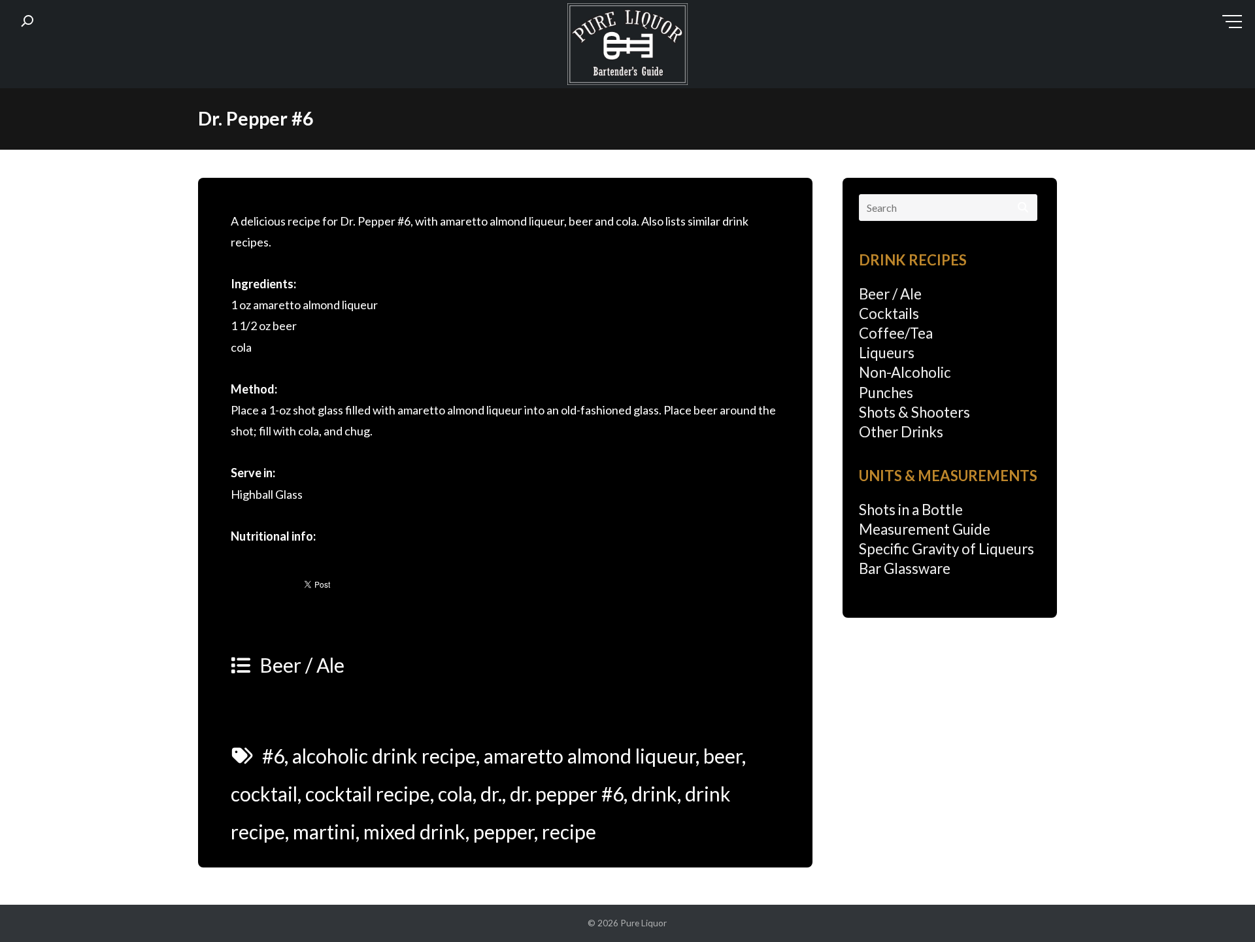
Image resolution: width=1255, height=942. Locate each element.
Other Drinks (901, 432)
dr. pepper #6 (567, 793)
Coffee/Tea (896, 333)
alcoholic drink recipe (384, 755)
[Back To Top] (1218, 907)
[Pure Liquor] (627, 47)
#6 (273, 755)
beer (722, 755)
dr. (491, 793)
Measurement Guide (924, 529)
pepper (503, 831)
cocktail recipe (367, 793)
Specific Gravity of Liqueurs (946, 549)
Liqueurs (886, 353)
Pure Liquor (643, 922)
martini (324, 831)
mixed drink (414, 831)
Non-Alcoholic (905, 372)
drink (654, 793)
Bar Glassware (904, 568)
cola (455, 793)
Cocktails (889, 313)
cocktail (264, 793)
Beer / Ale (301, 665)
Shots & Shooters (914, 412)
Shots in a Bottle (911, 509)
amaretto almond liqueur (589, 755)
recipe (569, 831)
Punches (886, 392)
